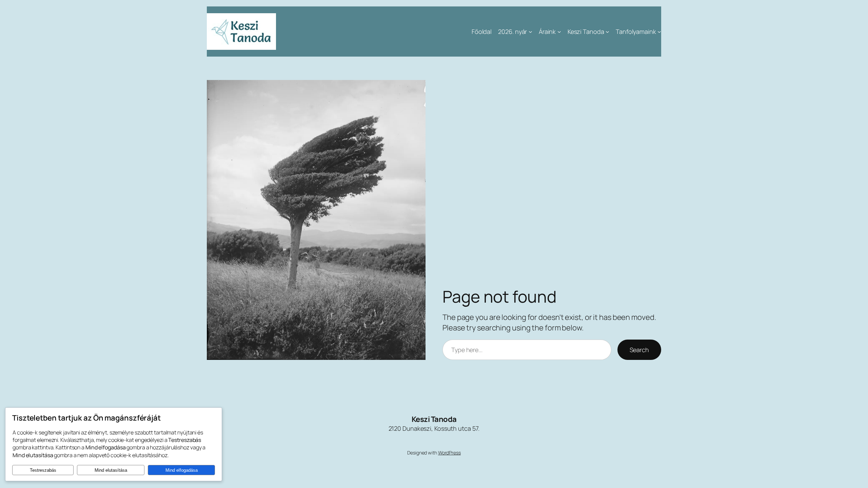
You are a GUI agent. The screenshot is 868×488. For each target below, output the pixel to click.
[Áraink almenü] (559, 32)
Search (639, 350)
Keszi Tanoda (434, 419)
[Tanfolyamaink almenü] (659, 32)
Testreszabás (43, 470)
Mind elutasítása (111, 470)
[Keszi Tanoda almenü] (607, 32)
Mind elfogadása (181, 470)
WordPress (449, 452)
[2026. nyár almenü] (530, 32)
